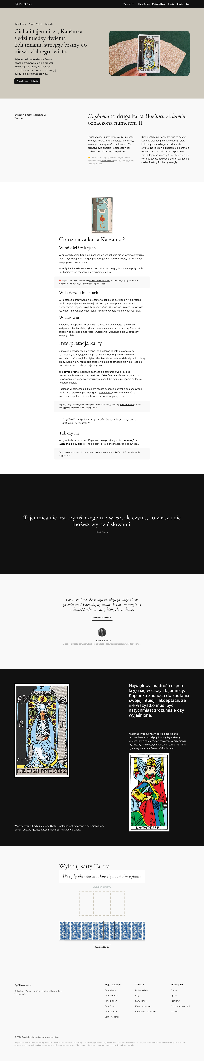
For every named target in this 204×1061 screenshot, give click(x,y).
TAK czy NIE (120, 452)
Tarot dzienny (107, 160)
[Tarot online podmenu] (135, 4)
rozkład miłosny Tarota (99, 280)
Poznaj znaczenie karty (27, 81)
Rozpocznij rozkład (102, 617)
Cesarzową (105, 392)
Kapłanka (49, 24)
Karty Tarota (20, 24)
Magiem (91, 389)
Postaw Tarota (127, 404)
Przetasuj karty (102, 947)
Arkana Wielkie (35, 24)
